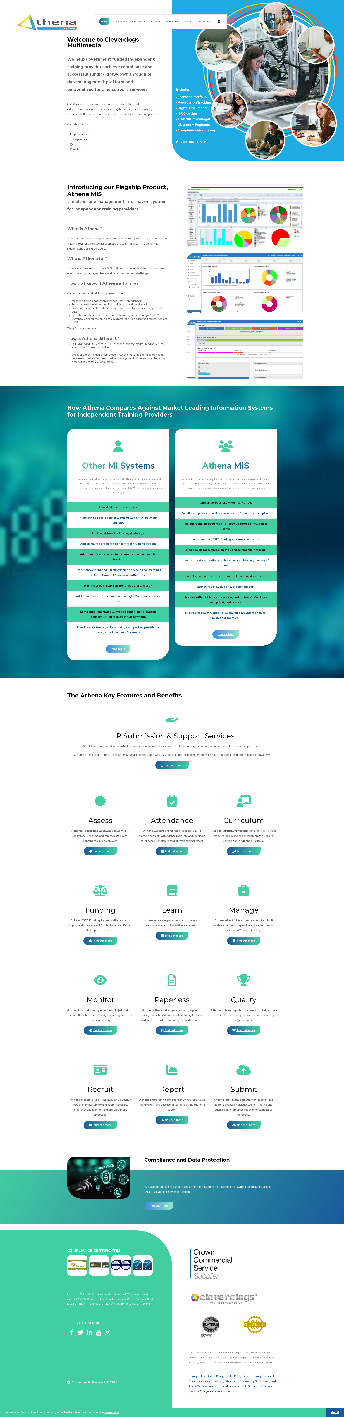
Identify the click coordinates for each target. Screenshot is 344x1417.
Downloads (171, 21)
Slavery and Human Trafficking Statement (213, 1381)
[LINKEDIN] (89, 1328)
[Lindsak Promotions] (255, 1324)
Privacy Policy (197, 1376)
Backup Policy (215, 1376)
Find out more (174, 765)
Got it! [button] (335, 1412)
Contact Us (203, 21)
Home (104, 21)
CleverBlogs (120, 21)
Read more (118, 649)
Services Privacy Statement (258, 1376)
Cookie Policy (233, 1376)
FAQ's (154, 21)
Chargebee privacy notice (215, 1391)
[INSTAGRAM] (107, 1328)
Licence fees (226, 634)
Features (137, 21)
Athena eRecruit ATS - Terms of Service (248, 1386)
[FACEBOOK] (71, 1328)
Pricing (188, 21)
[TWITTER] (80, 1328)
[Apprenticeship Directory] (211, 1327)
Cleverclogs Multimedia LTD (90, 1382)
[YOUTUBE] (98, 1328)
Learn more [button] (111, 1412)
